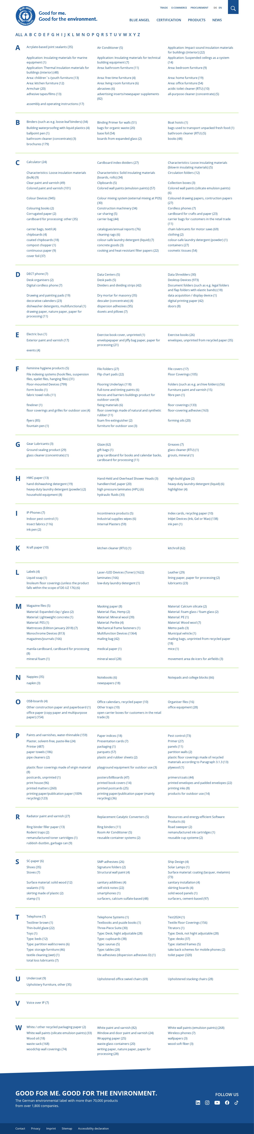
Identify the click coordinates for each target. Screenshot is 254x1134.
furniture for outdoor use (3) (117, 426)
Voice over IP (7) (38, 1003)
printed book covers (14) (114, 783)
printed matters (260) (42, 788)
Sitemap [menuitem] (67, 1128)
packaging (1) (106, 746)
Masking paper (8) (109, 606)
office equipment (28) (183, 707)
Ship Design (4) (178, 862)
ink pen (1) (175, 524)
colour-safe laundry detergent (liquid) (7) (125, 240)
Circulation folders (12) (184, 173)
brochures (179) (38, 144)
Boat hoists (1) (178, 122)
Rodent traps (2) (38, 832)
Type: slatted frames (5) (184, 944)
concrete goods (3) (110, 245)
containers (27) (178, 245)
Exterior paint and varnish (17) (48, 340)
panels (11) (175, 746)
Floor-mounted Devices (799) (47, 384)
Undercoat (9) (36, 978)
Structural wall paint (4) (113, 872)
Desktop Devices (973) (183, 280)
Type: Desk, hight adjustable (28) (119, 933)
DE (215, 7)
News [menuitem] (217, 20)
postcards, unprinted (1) (44, 777)
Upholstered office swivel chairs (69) (122, 979)
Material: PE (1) (178, 617)
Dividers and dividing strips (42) (119, 285)
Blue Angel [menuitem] (139, 20)
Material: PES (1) (38, 623)
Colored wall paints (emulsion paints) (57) (126, 188)
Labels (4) (33, 572)
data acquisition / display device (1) (192, 295)
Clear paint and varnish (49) (46, 183)
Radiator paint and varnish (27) (48, 816)
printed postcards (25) (112, 788)
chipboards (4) (37, 234)
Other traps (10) (108, 707)
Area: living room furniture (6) (118, 83)
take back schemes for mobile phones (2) (196, 950)
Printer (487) (35, 746)
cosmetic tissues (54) (182, 250)
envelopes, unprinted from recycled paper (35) (200, 340)
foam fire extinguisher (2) (114, 420)
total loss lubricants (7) (43, 960)
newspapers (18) (108, 683)
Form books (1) (37, 390)
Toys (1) (32, 933)
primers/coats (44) (181, 777)
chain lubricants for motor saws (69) (193, 229)
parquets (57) (106, 752)
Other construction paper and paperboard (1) (59, 707)
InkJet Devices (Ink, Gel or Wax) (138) (193, 519)
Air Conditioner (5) (110, 48)
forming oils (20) (179, 420)
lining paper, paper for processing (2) (194, 578)
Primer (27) (176, 741)
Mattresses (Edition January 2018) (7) (52, 628)
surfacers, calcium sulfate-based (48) (122, 899)
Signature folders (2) (111, 867)
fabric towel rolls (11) (41, 395)
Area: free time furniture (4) (116, 78)
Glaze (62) (104, 444)
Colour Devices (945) (41, 198)
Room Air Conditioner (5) (114, 832)
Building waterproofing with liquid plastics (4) (58, 128)
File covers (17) (178, 369)
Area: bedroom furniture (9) (187, 68)
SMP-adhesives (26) (110, 862)
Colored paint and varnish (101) (49, 188)
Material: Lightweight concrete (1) (50, 617)
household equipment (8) (44, 495)
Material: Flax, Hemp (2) (113, 612)
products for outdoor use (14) (189, 794)
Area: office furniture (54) (185, 83)
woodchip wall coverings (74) (47, 1049)
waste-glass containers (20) (116, 1044)
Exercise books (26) (181, 335)
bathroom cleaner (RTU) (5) (187, 133)
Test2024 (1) (176, 917)
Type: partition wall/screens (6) (48, 944)
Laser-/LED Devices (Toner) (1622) (120, 572)
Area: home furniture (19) (185, 78)
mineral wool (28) (109, 659)
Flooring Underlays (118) (114, 384)
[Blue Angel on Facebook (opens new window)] (227, 1102)
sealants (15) (35, 888)
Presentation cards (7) (112, 741)
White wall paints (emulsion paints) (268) (196, 1028)
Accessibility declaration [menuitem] (93, 1128)
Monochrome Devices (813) (46, 633)
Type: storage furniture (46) (46, 950)
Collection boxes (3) (181, 183)
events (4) (33, 350)
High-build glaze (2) (181, 478)
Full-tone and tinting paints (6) (118, 390)
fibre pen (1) (176, 395)
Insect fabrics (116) (40, 524)
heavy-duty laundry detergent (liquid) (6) (196, 484)
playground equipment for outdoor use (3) (127, 767)
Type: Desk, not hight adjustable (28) (193, 933)
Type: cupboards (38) (112, 939)
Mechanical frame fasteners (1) (118, 628)
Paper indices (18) (109, 736)
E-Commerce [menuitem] (179, 7)
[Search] (233, 8)
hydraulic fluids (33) (111, 495)
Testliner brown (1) (40, 923)
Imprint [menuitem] (51, 1128)
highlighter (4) (177, 489)
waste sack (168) (38, 1044)
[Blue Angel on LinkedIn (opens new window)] (198, 1102)
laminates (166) (108, 578)
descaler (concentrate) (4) (115, 301)
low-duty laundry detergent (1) (118, 583)
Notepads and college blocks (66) (191, 677)
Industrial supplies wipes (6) (116, 519)
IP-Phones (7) (36, 513)
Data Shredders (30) (182, 274)
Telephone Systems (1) (113, 917)
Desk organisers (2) (40, 280)
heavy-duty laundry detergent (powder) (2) (56, 489)
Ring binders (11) (109, 827)
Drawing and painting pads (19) (48, 295)
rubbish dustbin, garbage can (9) (49, 843)
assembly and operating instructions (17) (55, 104)
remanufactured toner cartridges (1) (52, 838)
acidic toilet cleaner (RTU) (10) (188, 89)
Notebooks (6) (107, 677)
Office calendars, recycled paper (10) (122, 702)
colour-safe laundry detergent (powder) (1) (198, 240)
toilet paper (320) (180, 955)
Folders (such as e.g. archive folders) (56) (196, 384)
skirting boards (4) (180, 888)
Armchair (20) (36, 89)
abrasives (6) (106, 89)
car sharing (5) (107, 214)
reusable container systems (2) (118, 838)
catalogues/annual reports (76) (119, 229)
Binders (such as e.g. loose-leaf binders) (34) (57, 122)
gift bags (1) (105, 450)
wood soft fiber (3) (180, 1044)
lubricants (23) (178, 583)
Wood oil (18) (36, 1038)
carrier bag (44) (108, 219)
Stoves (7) (33, 872)
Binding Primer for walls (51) (117, 122)
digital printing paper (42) (185, 301)
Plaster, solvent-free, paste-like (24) (51, 741)
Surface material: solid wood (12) (49, 882)
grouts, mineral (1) (181, 455)
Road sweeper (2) (180, 827)
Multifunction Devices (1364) (117, 633)
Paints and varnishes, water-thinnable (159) (57, 735)
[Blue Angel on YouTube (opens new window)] (217, 1102)
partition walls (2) (180, 752)
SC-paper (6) (35, 861)
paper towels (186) (39, 752)
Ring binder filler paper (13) (46, 827)
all (19, 34)
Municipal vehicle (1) (182, 633)
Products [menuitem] (196, 20)
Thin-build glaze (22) (40, 928)
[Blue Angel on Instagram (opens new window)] (207, 1102)
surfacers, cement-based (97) (188, 899)
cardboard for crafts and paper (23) (193, 214)
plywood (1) (176, 767)
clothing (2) (176, 234)
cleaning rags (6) (108, 234)
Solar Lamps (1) (178, 867)
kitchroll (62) (176, 548)
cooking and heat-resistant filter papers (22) (128, 250)
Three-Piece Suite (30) (112, 928)
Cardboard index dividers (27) (118, 163)
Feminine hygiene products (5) (48, 368)
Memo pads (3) (178, 628)
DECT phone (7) (37, 274)
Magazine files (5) (38, 606)
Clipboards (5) (107, 183)
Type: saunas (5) (108, 944)
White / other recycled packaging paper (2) (56, 1027)
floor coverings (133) (182, 405)
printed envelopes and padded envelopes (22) (200, 783)
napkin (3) (33, 683)
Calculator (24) (37, 162)
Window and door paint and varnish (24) (125, 1033)
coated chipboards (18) (43, 240)
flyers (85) (33, 420)
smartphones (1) (108, 893)
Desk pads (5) (106, 280)
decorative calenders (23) (44, 301)
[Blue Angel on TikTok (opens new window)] (236, 1102)
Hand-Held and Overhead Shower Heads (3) (127, 478)
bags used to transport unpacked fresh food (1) (201, 128)
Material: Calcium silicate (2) (187, 606)
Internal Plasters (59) (111, 524)
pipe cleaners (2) (38, 757)
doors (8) (174, 306)
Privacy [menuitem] (35, 1128)
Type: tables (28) (108, 950)
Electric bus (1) (37, 334)
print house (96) (38, 783)
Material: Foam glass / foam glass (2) (193, 612)
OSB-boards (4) (37, 701)
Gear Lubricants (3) (40, 444)
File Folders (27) (108, 369)
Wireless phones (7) (181, 1033)
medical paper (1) (109, 649)
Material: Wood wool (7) (184, 623)
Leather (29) (176, 572)
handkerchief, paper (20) (114, 484)
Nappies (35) (35, 677)
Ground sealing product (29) (46, 450)
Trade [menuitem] (164, 7)
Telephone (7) (36, 916)
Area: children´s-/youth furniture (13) (53, 78)
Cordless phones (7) (182, 208)
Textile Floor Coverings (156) (187, 923)
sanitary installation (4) (184, 882)
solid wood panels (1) (182, 893)
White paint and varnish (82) (117, 1028)
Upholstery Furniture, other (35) (49, 985)
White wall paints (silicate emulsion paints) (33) (59, 1033)
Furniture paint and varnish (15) (190, 390)
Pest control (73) (179, 736)
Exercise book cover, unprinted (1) (121, 335)
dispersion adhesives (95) (115, 306)
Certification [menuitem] (169, 20)
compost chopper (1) (41, 245)
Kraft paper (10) (38, 547)
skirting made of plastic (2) (45, 893)
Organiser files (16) (181, 702)
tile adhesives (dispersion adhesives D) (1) (126, 955)
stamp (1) (33, 899)
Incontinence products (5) (115, 513)
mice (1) (173, 649)
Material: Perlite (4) (110, 623)
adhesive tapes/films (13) (44, 94)
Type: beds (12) (37, 939)
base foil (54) (106, 133)
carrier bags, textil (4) (41, 229)
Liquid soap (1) (37, 578)
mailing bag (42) (108, 639)
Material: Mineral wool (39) (115, 617)
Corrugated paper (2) (41, 214)
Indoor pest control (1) (42, 519)
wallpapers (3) (177, 1038)
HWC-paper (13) (38, 478)
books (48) (175, 139)
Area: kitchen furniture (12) (45, 83)
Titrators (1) (176, 928)
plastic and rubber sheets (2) (117, 757)
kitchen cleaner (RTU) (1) (114, 548)
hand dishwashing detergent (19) (50, 484)
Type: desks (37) (179, 939)
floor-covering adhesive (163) (188, 410)
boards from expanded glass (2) (119, 139)
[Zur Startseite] (60, 16)
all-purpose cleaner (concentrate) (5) (193, 94)
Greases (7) (176, 444)
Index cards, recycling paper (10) (190, 513)
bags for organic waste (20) (116, 128)
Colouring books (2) (40, 208)
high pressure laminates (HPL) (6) (120, 489)
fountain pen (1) (38, 426)
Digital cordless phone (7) (44, 285)
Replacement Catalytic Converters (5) (123, 817)
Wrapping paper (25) (111, 1038)
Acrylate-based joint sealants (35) (50, 47)
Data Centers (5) (108, 274)
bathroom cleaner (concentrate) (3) (51, 139)
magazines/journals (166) (44, 639)
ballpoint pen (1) (38, 133)
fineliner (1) (34, 405)
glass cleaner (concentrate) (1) (48, 455)
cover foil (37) (36, 256)
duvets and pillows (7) (112, 312)
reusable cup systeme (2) (185, 838)
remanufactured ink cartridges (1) (191, 832)
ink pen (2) (34, 529)
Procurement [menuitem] (199, 7)
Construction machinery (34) (117, 208)
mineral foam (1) (38, 659)
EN (220, 7)
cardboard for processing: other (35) (52, 219)
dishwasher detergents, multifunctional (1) (56, 306)
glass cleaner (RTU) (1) (183, 450)
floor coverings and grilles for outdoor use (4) (58, 410)
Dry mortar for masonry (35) (117, 295)
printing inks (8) (179, 788)
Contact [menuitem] (20, 1128)
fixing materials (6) (110, 405)
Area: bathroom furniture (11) (118, 68)
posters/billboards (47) (113, 777)
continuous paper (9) (41, 250)
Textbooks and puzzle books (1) (119, 923)
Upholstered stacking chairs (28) (190, 979)
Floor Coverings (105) (182, 374)
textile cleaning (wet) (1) (43, 955)
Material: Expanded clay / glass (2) (50, 612)
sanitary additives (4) (111, 882)
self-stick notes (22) (110, 888)
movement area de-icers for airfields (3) (195, 659)
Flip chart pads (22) (110, 374)
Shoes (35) (34, 867)
